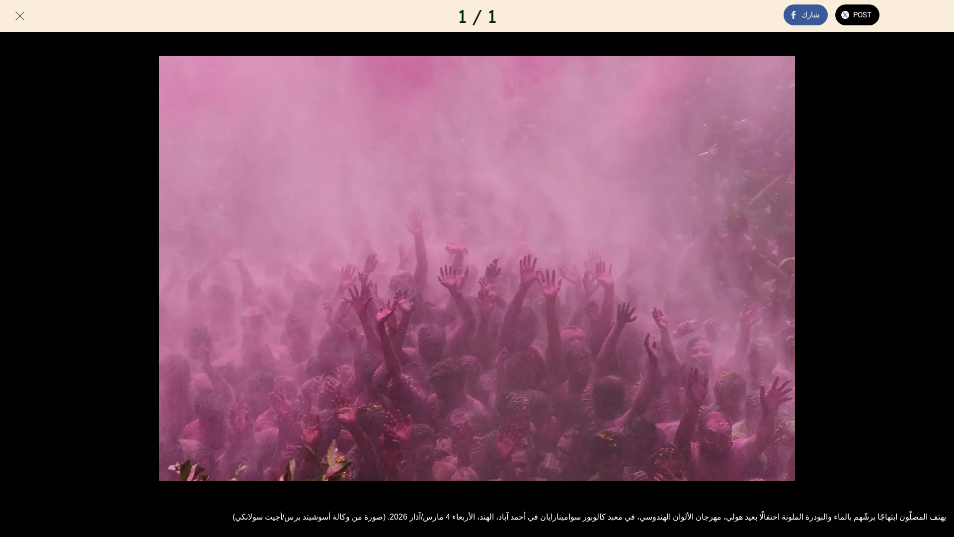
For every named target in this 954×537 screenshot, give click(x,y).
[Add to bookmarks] (934, 16)
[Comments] (908, 16)
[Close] (20, 16)
